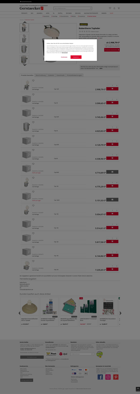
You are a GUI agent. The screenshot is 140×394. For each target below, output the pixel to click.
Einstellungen (64, 57)
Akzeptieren (76, 57)
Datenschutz (64, 52)
